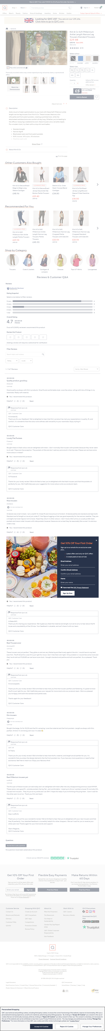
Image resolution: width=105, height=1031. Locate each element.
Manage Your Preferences (92, 1026)
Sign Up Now (67, 593)
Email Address (66, 561)
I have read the (75, 587)
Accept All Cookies (41, 1026)
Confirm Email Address (69, 570)
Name (63, 578)
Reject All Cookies (66, 1026)
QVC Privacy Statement (81, 587)
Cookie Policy (74, 1021)
